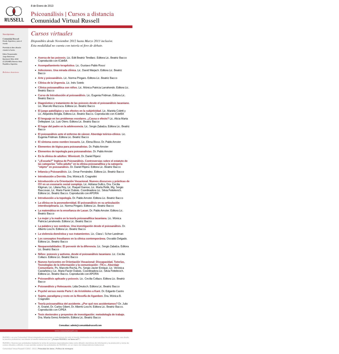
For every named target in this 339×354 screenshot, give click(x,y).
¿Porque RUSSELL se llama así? (65, 339)
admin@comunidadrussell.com (86, 325)
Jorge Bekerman (9, 57)
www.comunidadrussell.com (66, 330)
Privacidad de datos (46, 349)
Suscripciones (8, 34)
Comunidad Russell (11, 38)
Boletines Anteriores (11, 72)
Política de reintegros (64, 349)
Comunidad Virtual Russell (72, 16)
